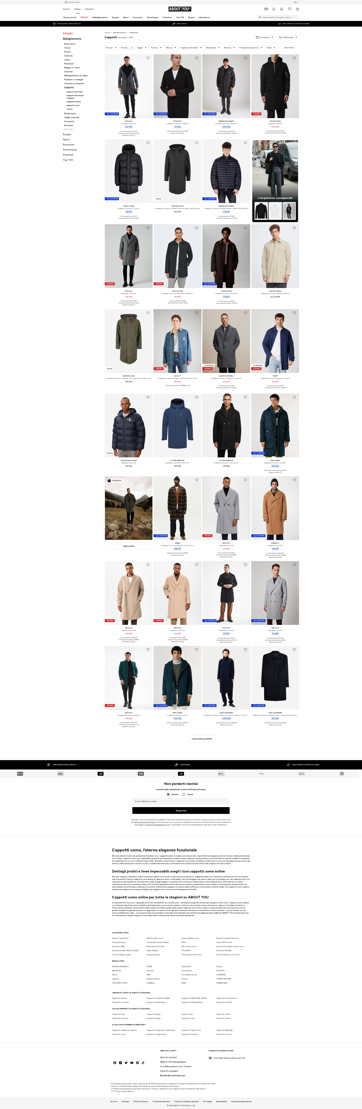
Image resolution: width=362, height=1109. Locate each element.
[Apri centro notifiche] (281, 9)
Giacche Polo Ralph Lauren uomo (230, 946)
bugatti (115, 979)
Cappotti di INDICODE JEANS (194, 998)
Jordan (219, 967)
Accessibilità (221, 1101)
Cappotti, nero (118, 1014)
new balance (186, 971)
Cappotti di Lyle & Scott (226, 998)
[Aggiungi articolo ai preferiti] (148, 58)
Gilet (183, 942)
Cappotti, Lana (118, 1034)
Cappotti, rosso (188, 1018)
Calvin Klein (186, 967)
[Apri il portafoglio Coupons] (266, 9)
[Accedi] (273, 9)
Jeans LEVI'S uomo (224, 942)
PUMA (149, 967)
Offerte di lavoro (140, 1101)
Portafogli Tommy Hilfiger (158, 942)
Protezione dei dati (161, 1101)
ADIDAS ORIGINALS (120, 967)
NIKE (149, 975)
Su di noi (113, 1101)
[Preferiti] (289, 9)
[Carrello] (297, 9)
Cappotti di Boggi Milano (192, 1002)
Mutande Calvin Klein (156, 946)
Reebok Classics (153, 979)
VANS (183, 983)
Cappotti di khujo (119, 998)
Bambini (89, 9)
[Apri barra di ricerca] (259, 17)
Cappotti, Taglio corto (191, 1030)
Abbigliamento (119, 32)
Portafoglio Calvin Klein (191, 955)
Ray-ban (150, 971)
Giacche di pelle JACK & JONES (125, 951)
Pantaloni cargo (119, 942)
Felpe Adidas (152, 951)
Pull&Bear (151, 983)
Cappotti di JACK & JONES (158, 998)
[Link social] (115, 1063)
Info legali (207, 1101)
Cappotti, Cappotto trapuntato (161, 1030)
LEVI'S (115, 975)
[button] (264, 37)
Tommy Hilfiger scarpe (121, 955)
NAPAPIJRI (116, 971)
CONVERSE (221, 975)
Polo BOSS (185, 951)
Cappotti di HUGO (224, 1002)
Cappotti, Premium (189, 1034)
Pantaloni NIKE (118, 946)
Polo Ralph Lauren (189, 975)
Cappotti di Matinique (156, 1002)
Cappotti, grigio (154, 1014)
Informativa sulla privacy (145, 822)
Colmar (184, 979)
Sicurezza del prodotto (241, 1101)
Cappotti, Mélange (224, 1030)
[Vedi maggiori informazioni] (128, 135)
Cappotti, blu (187, 1014)
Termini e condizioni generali (186, 1101)
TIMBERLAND (222, 983)
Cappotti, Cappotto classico (124, 1030)
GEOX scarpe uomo (155, 938)
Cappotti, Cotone (224, 1034)
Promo (124, 48)
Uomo (78, 9)
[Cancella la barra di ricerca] (297, 17)
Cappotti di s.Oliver (120, 1002)
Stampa (125, 1101)
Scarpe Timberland (120, 938)
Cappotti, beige (154, 1018)
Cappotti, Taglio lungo (156, 1034)
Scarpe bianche (153, 955)
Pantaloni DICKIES (224, 951)
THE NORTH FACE (120, 983)
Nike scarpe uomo (189, 946)
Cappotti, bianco (223, 1018)
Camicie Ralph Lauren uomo (228, 955)
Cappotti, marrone (120, 1018)
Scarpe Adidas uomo (190, 938)
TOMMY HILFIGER (223, 979)
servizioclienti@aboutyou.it (158, 825)
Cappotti (134, 32)
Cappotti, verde (223, 1014)
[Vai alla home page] (127, 1052)
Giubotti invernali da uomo (227, 938)
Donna (66, 9)
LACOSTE (220, 971)
